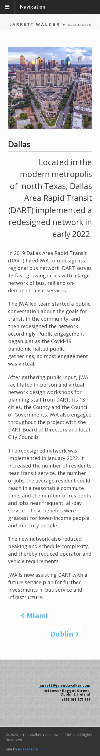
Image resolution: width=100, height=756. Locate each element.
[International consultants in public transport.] (50, 22)
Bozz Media (28, 749)
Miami (36, 615)
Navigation (32, 7)
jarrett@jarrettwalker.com (65, 685)
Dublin (63, 633)
